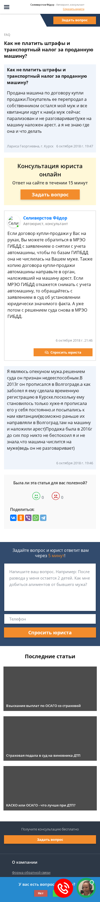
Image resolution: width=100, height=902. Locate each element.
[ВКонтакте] (13, 518)
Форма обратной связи (31, 872)
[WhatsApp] (36, 518)
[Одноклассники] (21, 518)
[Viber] (28, 518)
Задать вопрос (75, 20)
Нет (40, 893)
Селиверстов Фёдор (45, 218)
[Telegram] (43, 518)
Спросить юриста (73, 9)
